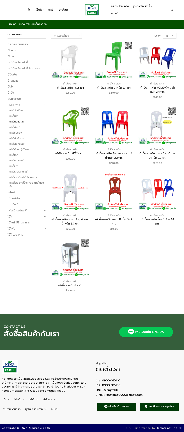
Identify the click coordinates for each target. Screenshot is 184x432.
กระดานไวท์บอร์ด (120, 6)
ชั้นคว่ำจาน (14, 50)
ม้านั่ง (11, 92)
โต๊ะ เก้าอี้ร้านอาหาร (19, 222)
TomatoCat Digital (169, 428)
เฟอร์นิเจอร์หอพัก (18, 210)
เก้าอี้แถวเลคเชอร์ (18, 172)
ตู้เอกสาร (13, 80)
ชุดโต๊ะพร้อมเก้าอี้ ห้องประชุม (24, 68)
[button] (146, 332)
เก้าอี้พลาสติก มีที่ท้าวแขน (70, 153)
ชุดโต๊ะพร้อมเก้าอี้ (141, 6)
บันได (11, 86)
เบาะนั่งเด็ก (14, 204)
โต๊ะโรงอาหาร (15, 234)
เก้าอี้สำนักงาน (16, 138)
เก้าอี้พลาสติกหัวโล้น (70, 285)
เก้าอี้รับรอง (15, 133)
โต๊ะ (28, 10)
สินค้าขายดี (14, 98)
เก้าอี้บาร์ (13, 116)
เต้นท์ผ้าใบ (14, 198)
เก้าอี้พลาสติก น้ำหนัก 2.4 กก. (113, 88)
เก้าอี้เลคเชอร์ (16, 160)
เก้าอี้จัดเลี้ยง (16, 110)
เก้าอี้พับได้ (14, 127)
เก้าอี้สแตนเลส (17, 144)
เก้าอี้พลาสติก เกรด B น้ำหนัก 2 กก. (113, 221)
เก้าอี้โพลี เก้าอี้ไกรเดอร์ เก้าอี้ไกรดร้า (26, 184)
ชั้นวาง (11, 56)
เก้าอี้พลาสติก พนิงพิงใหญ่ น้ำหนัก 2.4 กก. (157, 90)
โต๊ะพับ (39, 10)
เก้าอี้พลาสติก (70, 84)
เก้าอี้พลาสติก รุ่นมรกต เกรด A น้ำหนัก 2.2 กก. (113, 155)
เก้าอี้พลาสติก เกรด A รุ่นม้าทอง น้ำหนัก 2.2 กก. (157, 155)
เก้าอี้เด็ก (13, 155)
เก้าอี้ (50, 10)
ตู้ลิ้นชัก (12, 74)
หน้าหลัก (12, 24)
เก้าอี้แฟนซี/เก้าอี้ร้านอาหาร (23, 177)
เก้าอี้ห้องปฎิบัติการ (19, 149)
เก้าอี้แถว (63, 10)
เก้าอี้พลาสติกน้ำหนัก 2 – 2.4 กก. (157, 221)
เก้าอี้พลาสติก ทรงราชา (70, 88)
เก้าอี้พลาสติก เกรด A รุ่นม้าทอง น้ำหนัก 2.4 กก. (70, 221)
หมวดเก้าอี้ (24, 24)
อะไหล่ (114, 13)
